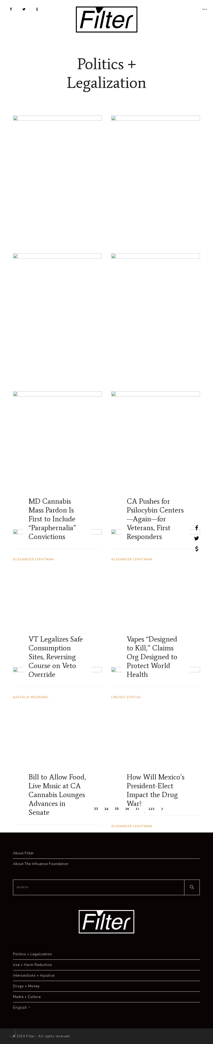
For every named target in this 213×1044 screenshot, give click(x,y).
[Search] (192, 887)
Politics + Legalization (32, 954)
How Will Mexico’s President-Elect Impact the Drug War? (155, 790)
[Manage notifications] (11, 1032)
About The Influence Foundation (41, 864)
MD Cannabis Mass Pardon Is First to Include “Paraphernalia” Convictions (52, 519)
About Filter (23, 853)
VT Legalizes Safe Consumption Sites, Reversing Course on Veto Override (56, 657)
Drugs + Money (26, 986)
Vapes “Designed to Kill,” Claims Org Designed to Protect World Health (152, 657)
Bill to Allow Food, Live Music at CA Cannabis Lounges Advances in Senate (57, 794)
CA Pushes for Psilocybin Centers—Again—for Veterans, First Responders (155, 519)
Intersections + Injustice (34, 975)
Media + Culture (27, 997)
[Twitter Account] (24, 9)
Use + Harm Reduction (32, 965)
